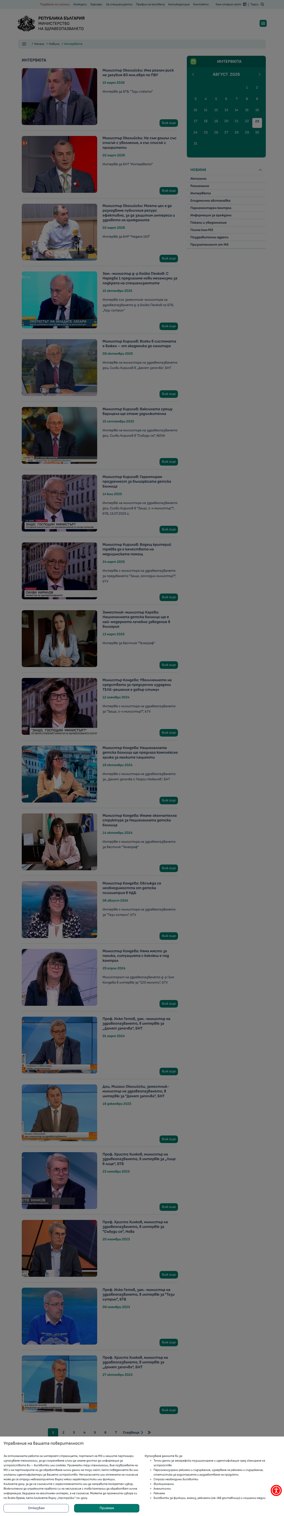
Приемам (107, 1508)
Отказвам (36, 1508)
